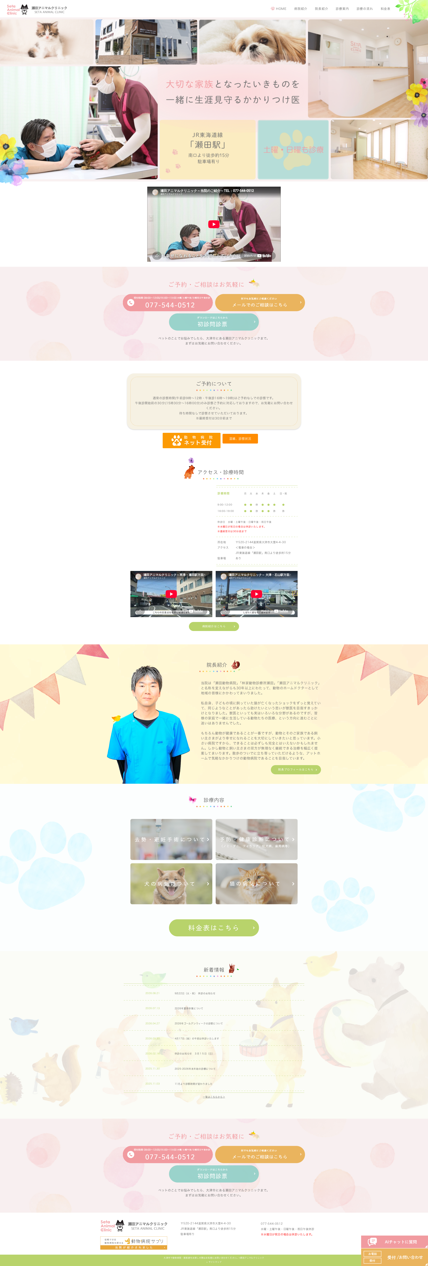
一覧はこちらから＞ (214, 1097)
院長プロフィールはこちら (295, 769)
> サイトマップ (214, 1262)
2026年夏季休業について (189, 1008)
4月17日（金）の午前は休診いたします (197, 1038)
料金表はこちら (214, 927)
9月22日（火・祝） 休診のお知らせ (195, 993)
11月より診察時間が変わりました (194, 1084)
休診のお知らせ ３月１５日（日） (194, 1054)
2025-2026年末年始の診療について (195, 1069)
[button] (240, 439)
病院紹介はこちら (214, 626)
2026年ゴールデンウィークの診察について (199, 1023)
